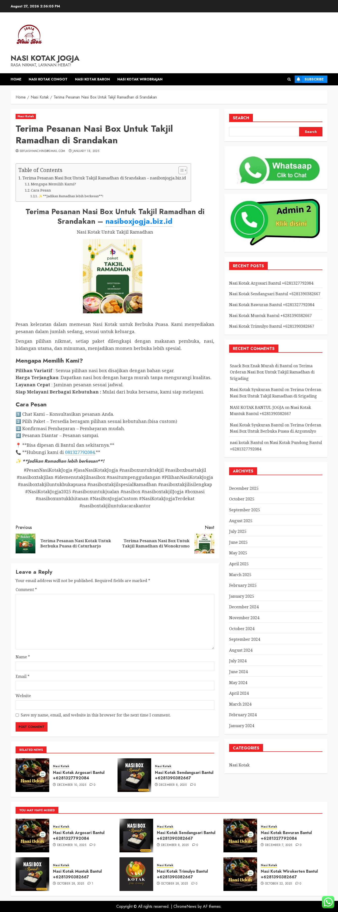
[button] (289, 79)
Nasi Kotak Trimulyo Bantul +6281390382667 (271, 326)
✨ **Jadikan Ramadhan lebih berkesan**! (70, 196)
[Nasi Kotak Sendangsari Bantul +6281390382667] (134, 775)
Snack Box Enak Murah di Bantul (261, 366)
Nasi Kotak (26, 116)
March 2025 (240, 574)
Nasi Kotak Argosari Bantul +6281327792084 (78, 775)
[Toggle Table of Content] (180, 170)
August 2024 (240, 650)
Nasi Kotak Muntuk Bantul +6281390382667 (270, 315)
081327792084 (80, 452)
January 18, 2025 (86, 151)
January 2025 (241, 596)
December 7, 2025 (278, 845)
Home (16, 79)
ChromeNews (184, 906)
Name (23, 657)
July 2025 (237, 531)
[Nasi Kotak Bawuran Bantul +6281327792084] (240, 835)
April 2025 (239, 564)
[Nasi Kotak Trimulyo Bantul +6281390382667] (136, 874)
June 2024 (238, 671)
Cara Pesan (41, 190)
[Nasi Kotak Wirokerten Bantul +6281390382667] (240, 874)
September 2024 (244, 639)
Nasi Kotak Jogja (45, 58)
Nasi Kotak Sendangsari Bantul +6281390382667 (184, 775)
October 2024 (241, 628)
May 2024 (238, 682)
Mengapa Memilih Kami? (53, 183)
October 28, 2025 (70, 884)
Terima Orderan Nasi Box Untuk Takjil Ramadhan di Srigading (272, 372)
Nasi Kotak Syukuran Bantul (257, 390)
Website (23, 695)
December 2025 (244, 488)
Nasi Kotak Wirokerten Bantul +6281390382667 (289, 874)
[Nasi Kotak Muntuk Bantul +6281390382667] (32, 874)
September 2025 (244, 510)
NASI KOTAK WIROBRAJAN (140, 79)
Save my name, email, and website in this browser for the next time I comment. (96, 715)
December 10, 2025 (71, 785)
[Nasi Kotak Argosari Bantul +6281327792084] (32, 775)
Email (22, 676)
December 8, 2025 (173, 785)
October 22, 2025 (278, 884)
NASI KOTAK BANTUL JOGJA (257, 407)
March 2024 (240, 704)
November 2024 (244, 618)
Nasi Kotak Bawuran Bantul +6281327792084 (271, 304)
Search (241, 118)
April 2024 (239, 693)
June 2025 (238, 542)
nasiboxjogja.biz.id (138, 221)
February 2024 (243, 715)
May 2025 (238, 553)
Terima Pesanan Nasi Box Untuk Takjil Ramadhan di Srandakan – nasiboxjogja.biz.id (104, 178)
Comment (26, 589)
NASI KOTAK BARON (92, 79)
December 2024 (244, 607)
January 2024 (241, 725)
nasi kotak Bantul (246, 442)
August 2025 (240, 520)
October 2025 (241, 499)
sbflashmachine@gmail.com (42, 151)
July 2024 (237, 661)
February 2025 (243, 585)
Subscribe (314, 79)
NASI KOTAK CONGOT (48, 79)
